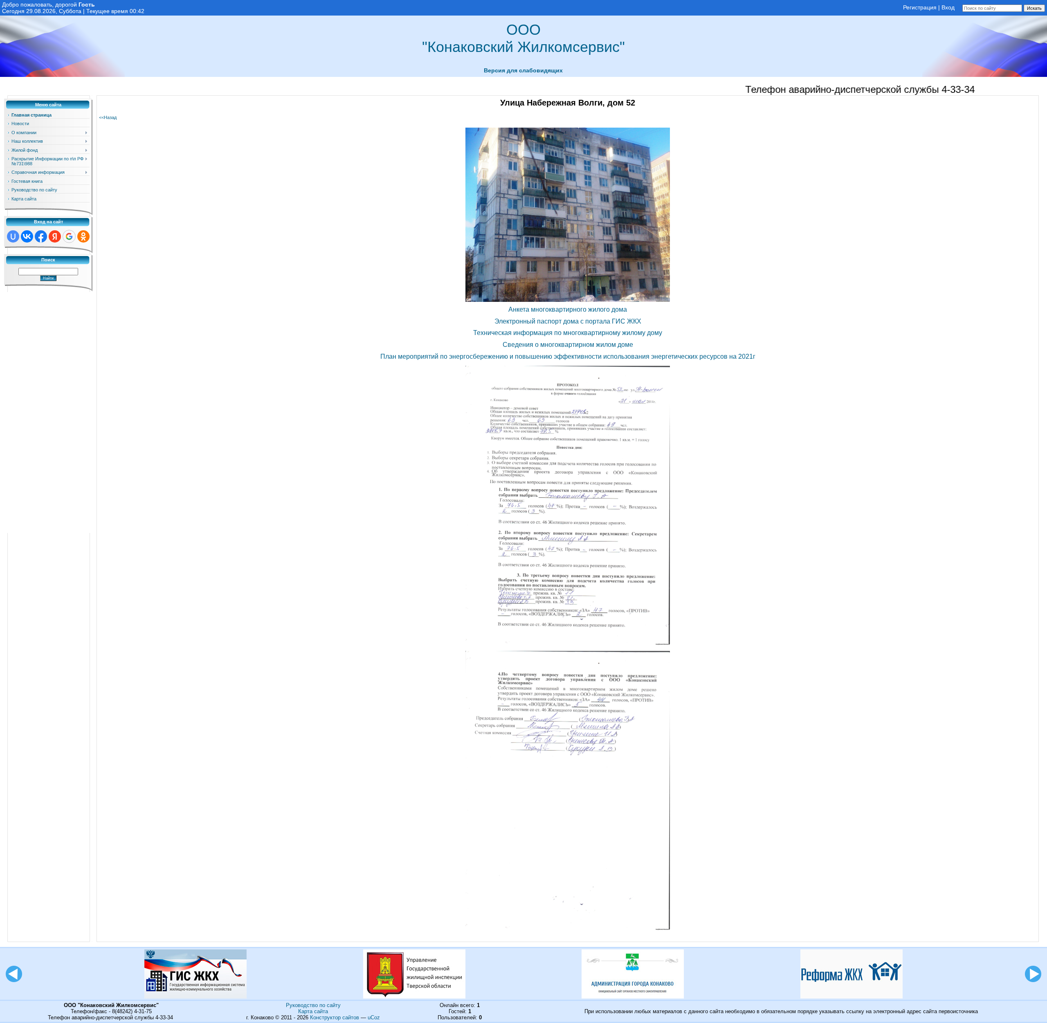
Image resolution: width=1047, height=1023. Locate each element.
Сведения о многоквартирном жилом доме (568, 344)
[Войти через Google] (69, 236)
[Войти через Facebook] (41, 236)
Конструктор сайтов (334, 1017)
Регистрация (920, 7)
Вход (948, 7)
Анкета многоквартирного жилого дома (567, 309)
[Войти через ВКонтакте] (27, 236)
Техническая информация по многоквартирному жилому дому (567, 332)
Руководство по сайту (313, 1005)
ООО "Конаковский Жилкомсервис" (523, 38)
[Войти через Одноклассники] (83, 236)
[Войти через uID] (13, 236)
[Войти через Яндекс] (55, 236)
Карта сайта (313, 1011)
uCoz (374, 1017)
